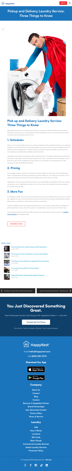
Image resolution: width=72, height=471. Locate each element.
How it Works (36, 430)
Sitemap (49, 460)
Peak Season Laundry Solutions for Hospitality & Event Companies (30, 261)
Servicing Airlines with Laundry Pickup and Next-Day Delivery (29, 247)
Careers (36, 400)
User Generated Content (36, 410)
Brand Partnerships (36, 406)
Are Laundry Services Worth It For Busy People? (25, 268)
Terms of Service (36, 416)
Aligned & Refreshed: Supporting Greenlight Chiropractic (27, 275)
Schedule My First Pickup (36, 322)
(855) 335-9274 (39, 356)
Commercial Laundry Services (36, 444)
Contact (36, 393)
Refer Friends (36, 440)
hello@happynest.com (39, 351)
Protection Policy (36, 450)
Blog (36, 396)
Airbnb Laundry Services (36, 447)
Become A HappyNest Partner (36, 403)
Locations (36, 434)
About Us (36, 390)
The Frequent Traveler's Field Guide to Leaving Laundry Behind (29, 254)
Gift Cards (36, 437)
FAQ (36, 427)
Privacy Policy (36, 413)
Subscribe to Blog (16, 224)
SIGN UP (63, 3)
